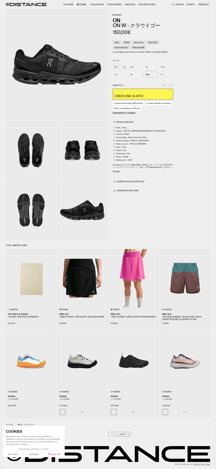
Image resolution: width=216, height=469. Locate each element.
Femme (83, 4)
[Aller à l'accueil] (26, 4)
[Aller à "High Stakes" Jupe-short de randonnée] (82, 278)
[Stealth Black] (69, 412)
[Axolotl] (76, 412)
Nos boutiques (147, 4)
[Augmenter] (170, 85)
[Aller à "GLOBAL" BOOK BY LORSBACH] (31, 278)
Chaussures (97, 4)
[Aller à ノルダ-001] (31, 360)
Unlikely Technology (201, 464)
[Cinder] (120, 412)
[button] (56, 64)
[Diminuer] (163, 85)
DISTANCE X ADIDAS (18, 314)
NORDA (11, 396)
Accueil (10, 425)
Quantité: (118, 85)
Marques (130, 4)
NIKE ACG (64, 314)
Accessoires (114, 4)
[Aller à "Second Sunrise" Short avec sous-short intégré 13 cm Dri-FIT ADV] (185, 278)
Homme (69, 4)
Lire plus (116, 171)
